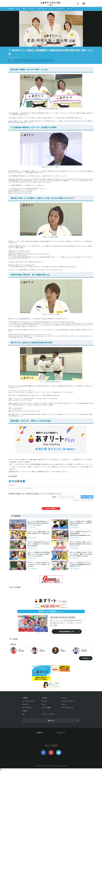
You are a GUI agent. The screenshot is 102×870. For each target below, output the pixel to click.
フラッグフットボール (67, 707)
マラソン (63, 704)
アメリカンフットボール (67, 701)
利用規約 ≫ (42, 732)
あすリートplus (20, 60)
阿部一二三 (41, 60)
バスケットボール (42, 9)
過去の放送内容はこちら (66, 631)
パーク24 (49, 60)
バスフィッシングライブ (48, 714)
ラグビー (51, 9)
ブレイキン (25, 704)
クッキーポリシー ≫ (61, 733)
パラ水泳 (44, 698)
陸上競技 (10, 9)
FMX (24, 714)
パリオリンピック (31, 60)
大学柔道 (25, 698)
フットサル (64, 698)
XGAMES (25, 711)
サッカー (18, 9)
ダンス (43, 704)
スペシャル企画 (46, 707)
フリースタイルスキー (28, 701)
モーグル (44, 701)
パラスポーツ (59, 9)
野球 (24, 9)
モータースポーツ (27, 707)
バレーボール (31, 9)
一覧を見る (85, 658)
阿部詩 (11, 60)
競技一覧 (69, 9)
